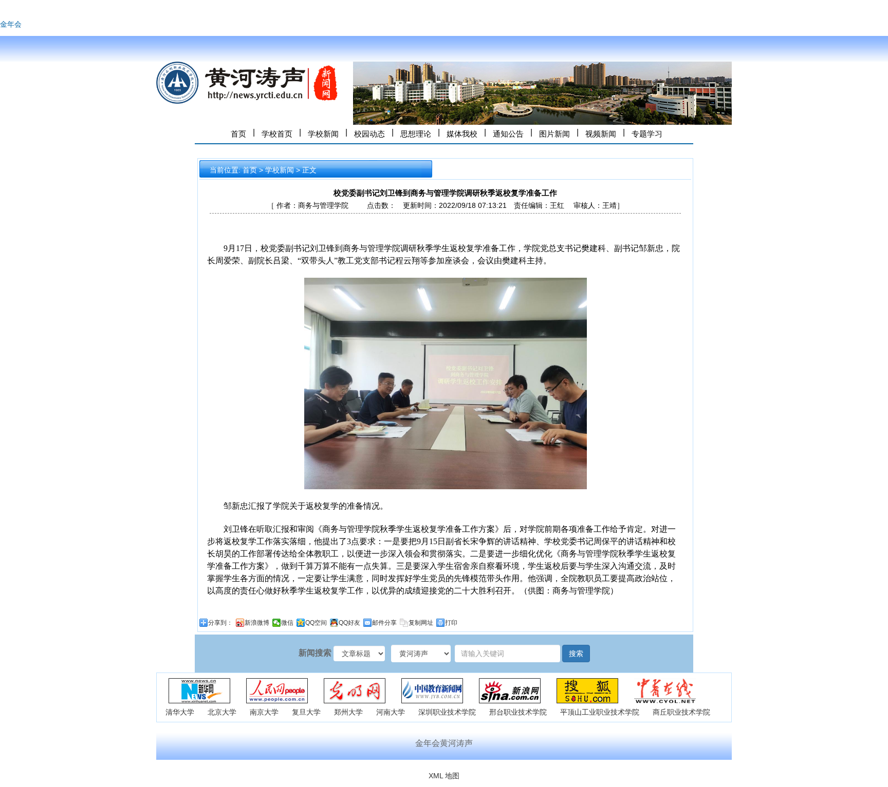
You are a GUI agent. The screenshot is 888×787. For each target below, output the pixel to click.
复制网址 (421, 622)
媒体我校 (462, 133)
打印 (451, 622)
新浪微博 (257, 622)
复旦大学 (306, 712)
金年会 (11, 24)
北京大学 (222, 712)
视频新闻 (600, 133)
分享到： (220, 622)
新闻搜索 (315, 652)
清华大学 (179, 712)
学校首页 (277, 133)
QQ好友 (349, 622)
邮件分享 (384, 622)
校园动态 (369, 133)
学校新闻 (323, 133)
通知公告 (508, 133)
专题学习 (647, 133)
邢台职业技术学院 (518, 712)
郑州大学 (348, 712)
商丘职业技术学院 (681, 712)
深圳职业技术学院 (447, 712)
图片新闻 (554, 133)
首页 (238, 133)
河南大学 (390, 712)
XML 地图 (444, 776)
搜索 (576, 653)
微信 (287, 622)
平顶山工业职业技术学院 (599, 712)
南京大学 (264, 712)
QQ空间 (316, 622)
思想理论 (415, 133)
